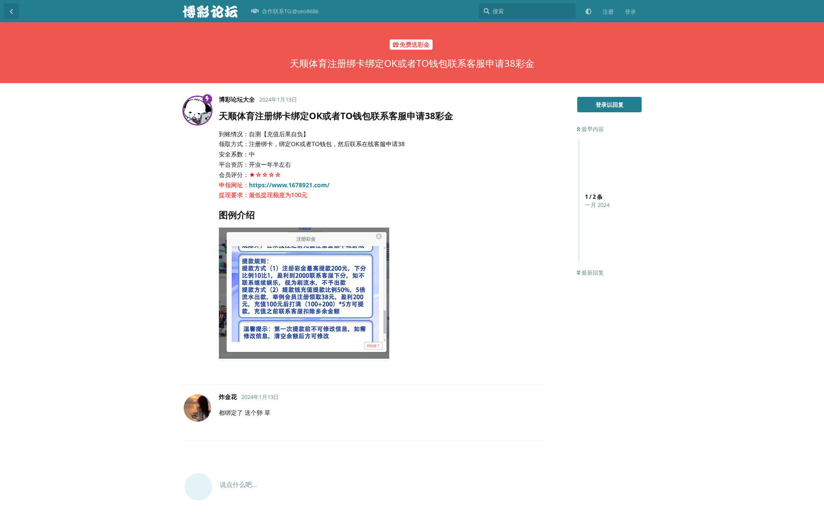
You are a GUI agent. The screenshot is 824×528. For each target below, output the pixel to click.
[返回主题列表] (11, 11)
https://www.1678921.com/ (289, 185)
